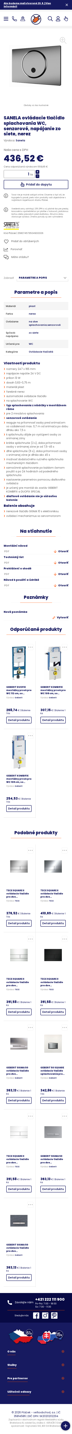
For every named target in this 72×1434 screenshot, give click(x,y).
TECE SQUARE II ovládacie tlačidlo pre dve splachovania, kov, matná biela (18, 1159)
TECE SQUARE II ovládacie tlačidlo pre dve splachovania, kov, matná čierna (52, 982)
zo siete (33, 333)
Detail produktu (19, 720)
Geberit (19, 697)
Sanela (20, 140)
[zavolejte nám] (15, 18)
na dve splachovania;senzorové (45, 323)
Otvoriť (63, 551)
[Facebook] (37, 1315)
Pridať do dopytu (38, 184)
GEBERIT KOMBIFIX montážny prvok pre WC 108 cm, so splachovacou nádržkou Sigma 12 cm (19, 779)
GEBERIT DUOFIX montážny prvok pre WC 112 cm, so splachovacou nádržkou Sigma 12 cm (19, 690)
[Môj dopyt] (65, 18)
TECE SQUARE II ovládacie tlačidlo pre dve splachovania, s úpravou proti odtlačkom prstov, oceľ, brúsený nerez (19, 893)
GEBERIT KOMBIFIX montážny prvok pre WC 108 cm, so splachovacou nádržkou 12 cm (53, 690)
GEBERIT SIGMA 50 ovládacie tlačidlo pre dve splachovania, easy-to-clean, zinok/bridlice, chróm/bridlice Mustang (17, 1248)
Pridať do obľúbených (25, 241)
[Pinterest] (54, 1315)
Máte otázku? (20, 257)
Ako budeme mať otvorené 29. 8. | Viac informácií (27, 5)
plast (32, 306)
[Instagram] (46, 1315)
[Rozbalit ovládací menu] (65, 1425)
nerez (32, 314)
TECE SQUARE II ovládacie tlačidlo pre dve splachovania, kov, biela (18, 982)
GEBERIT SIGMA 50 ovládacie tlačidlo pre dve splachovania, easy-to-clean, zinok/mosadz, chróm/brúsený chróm (51, 1159)
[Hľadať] (50, 18)
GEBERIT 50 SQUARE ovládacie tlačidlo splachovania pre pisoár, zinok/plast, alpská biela (52, 1070)
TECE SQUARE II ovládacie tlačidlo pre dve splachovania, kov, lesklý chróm (52, 893)
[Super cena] (30, 647)
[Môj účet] (58, 18)
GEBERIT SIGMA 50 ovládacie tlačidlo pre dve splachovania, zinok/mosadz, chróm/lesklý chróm (19, 1070)
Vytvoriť (62, 617)
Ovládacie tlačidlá (41, 352)
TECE (17, 901)
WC (31, 344)
